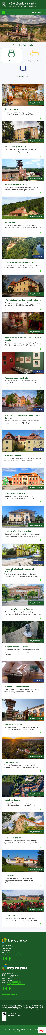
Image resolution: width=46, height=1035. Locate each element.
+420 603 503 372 (14, 952)
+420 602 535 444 (14, 982)
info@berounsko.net (14, 954)
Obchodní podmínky (10, 995)
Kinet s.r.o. (27, 1031)
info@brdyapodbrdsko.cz (16, 984)
